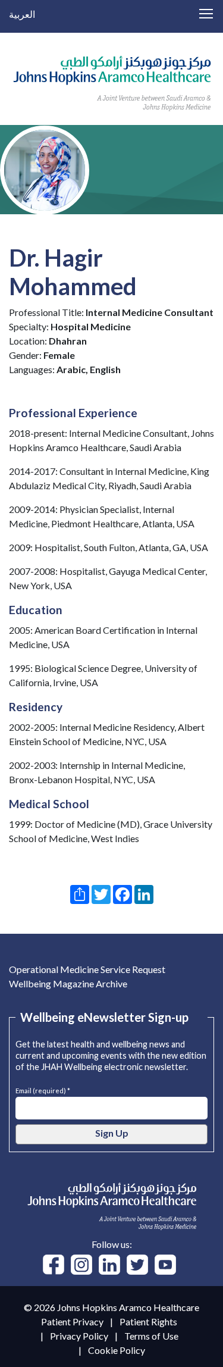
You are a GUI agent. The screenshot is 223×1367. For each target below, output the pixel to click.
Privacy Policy (79, 1335)
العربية (22, 14)
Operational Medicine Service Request (87, 969)
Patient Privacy (72, 1321)
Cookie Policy (116, 1350)
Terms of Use (151, 1335)
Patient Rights (148, 1321)
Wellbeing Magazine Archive (68, 983)
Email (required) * (42, 1089)
